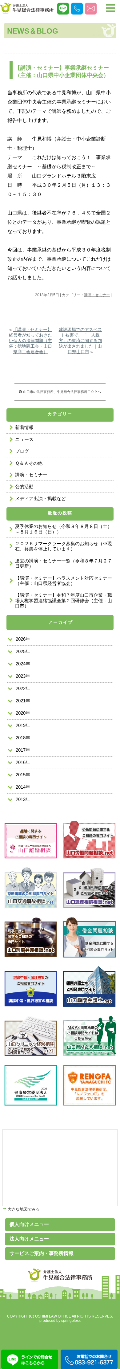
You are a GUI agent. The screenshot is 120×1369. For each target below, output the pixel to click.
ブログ (22, 451)
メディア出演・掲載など (40, 498)
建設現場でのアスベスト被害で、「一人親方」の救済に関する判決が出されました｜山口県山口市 (80, 340)
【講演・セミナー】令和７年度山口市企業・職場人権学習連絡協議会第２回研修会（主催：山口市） (63, 600)
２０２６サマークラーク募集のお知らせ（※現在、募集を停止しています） (63, 546)
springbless (71, 1320)
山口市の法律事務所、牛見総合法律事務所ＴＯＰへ (61, 392)
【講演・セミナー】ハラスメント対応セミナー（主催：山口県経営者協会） (63, 580)
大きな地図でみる (23, 1209)
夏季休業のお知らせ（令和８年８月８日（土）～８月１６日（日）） (63, 529)
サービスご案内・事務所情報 (42, 1253)
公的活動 (24, 486)
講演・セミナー (97, 295)
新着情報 (24, 427)
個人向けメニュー (29, 1224)
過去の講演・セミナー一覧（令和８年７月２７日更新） (63, 563)
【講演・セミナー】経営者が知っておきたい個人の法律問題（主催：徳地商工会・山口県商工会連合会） (30, 340)
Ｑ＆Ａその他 (28, 463)
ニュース (24, 439)
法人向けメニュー (29, 1238)
